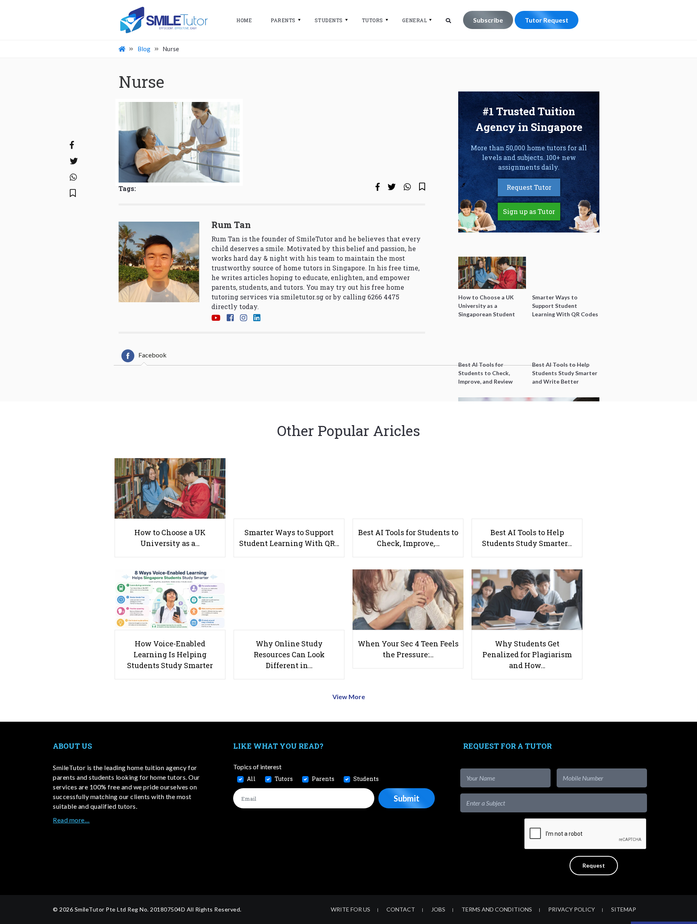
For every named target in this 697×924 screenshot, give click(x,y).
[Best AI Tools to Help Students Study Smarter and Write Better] (566, 340)
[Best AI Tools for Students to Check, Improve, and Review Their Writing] (492, 340)
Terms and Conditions (496, 909)
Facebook (152, 355)
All (251, 779)
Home (244, 20)
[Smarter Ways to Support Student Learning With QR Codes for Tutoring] (566, 273)
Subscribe (488, 20)
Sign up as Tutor (529, 211)
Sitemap (623, 909)
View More (348, 696)
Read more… (71, 820)
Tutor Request (546, 20)
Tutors (372, 20)
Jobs (438, 909)
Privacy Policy (571, 909)
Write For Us (350, 909)
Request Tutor (529, 187)
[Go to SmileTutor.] (123, 48)
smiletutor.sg (302, 297)
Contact (400, 909)
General (414, 20)
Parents (283, 20)
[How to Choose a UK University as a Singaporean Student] (492, 273)
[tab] (144, 355)
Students (329, 20)
